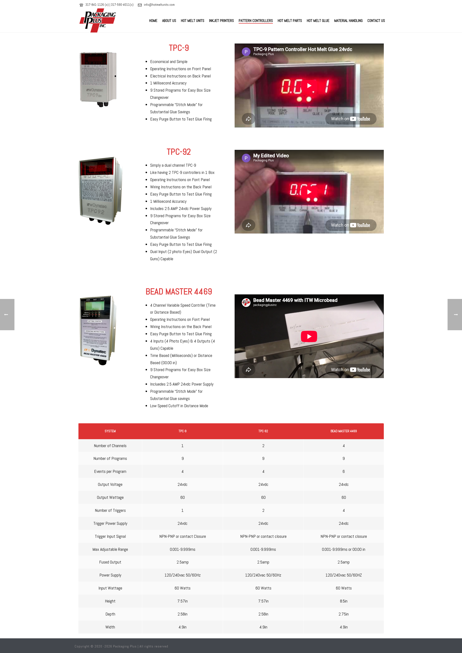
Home (153, 20)
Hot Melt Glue (318, 20)
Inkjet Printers (221, 20)
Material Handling (348, 20)
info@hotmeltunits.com (159, 5)
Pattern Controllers (256, 20)
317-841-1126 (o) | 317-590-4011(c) (109, 5)
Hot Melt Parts (290, 20)
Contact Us (376, 20)
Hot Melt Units (192, 20)
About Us (169, 20)
